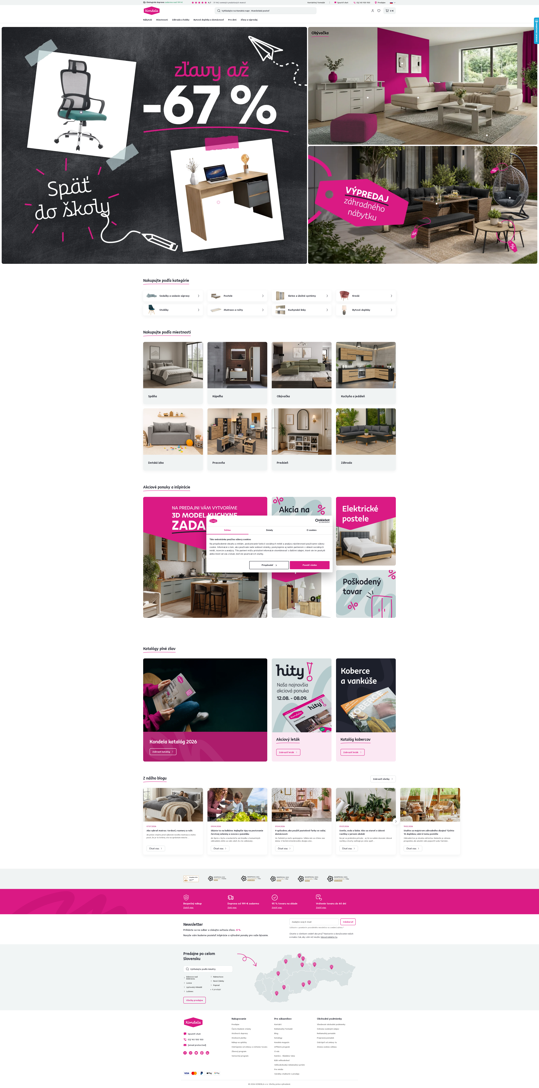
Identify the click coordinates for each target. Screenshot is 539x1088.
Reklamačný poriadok (326, 1033)
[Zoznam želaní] (379, 10)
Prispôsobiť (267, 565)
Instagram (190, 1053)
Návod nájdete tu (329, 937)
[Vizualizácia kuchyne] (205, 557)
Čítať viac (154, 848)
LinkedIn (207, 1053)
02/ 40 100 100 (363, 2)
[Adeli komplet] (302, 583)
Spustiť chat (342, 2)
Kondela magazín (281, 1042)
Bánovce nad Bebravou (192, 978)
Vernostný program (240, 1056)
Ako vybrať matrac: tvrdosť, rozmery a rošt (169, 830)
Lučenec (189, 991)
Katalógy (278, 1038)
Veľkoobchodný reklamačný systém (289, 1065)
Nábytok (147, 19)
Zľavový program (239, 1051)
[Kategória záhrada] (422, 205)
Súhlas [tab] (227, 530)
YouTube (196, 1053)
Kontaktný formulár (316, 2)
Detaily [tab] (269, 530)
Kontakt (278, 1024)
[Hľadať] (218, 10)
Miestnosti (162, 19)
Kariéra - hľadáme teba (284, 1056)
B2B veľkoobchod (281, 1060)
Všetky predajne (194, 1000)
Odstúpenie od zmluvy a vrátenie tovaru (249, 1047)
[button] (81, 112)
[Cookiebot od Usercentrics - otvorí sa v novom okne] (317, 521)
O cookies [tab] (312, 530)
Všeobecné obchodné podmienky (331, 1024)
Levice (189, 983)
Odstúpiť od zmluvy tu (327, 1042)
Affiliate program (282, 1047)
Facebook (185, 1053)
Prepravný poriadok (325, 1038)
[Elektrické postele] (366, 531)
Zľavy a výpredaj (249, 19)
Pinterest (202, 1053)
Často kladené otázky (241, 1029)
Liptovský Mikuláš (194, 987)
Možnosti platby (239, 1038)
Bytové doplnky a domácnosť (209, 19)
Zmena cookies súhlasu (327, 1047)
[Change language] (393, 2)
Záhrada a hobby (180, 19)
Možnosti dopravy (240, 1033)
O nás (276, 1051)
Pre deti (232, 19)
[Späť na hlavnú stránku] (151, 10)
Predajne (381, 2)
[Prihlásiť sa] (372, 10)
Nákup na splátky (239, 1042)
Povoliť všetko (310, 565)
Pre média (278, 1069)
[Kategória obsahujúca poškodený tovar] (366, 594)
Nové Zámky (218, 981)
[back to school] (154, 145)
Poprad (216, 985)
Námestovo (218, 977)
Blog (276, 1033)
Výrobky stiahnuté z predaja (286, 1074)
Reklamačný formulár (283, 1029)
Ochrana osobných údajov (328, 1029)
